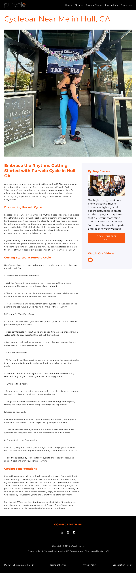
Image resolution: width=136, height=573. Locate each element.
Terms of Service (58, 565)
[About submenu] (82, 5)
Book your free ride (106, 238)
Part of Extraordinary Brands (19, 565)
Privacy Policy (89, 565)
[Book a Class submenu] (101, 5)
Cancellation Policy (122, 565)
